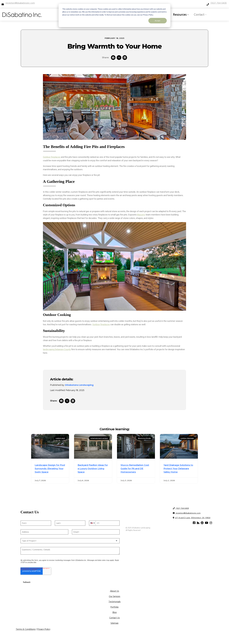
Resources (180, 14)
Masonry (141, 214)
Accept (157, 21)
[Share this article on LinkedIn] (124, 57)
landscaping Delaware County (57, 349)
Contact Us (114, 618)
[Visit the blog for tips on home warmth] (119, 57)
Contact (199, 14)
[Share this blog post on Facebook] (113, 57)
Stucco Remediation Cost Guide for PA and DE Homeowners (135, 468)
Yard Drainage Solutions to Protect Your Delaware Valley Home (178, 468)
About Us (114, 591)
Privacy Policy (43, 629)
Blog (114, 612)
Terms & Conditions (26, 629)
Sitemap (114, 623)
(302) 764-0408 (182, 508)
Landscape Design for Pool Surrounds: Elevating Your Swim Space (50, 468)
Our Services (114, 596)
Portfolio (114, 607)
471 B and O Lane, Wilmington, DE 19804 (192, 518)
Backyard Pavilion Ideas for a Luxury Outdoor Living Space (93, 468)
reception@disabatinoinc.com (187, 513)
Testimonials (115, 602)
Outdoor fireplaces (51, 157)
